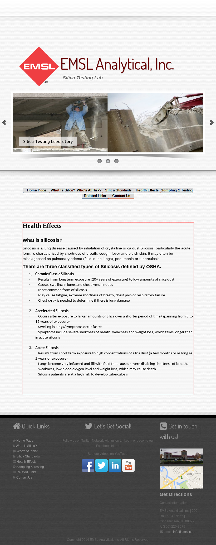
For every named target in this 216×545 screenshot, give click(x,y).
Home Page (24, 440)
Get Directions (176, 494)
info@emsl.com (184, 532)
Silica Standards (28, 456)
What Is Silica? (26, 446)
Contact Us (24, 477)
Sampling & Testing (30, 467)
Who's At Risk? (27, 451)
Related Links (26, 472)
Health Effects (26, 462)
